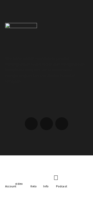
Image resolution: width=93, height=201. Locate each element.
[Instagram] (46, 123)
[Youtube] (61, 123)
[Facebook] (31, 123)
